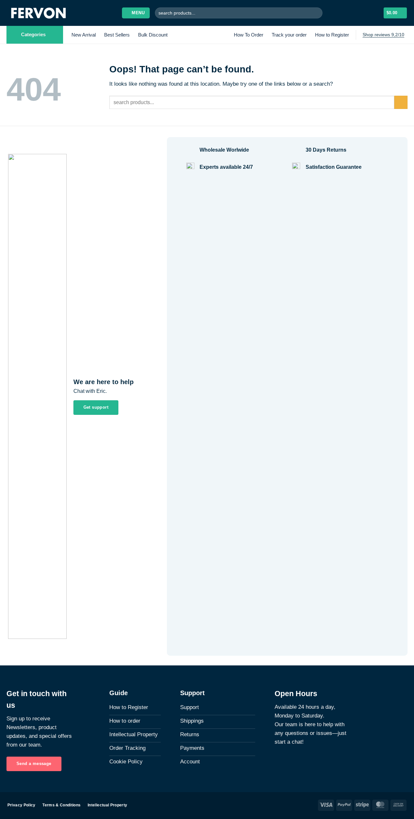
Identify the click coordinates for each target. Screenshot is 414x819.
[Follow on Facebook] (278, 761)
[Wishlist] (364, 13)
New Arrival (83, 35)
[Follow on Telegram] (301, 761)
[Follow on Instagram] (286, 761)
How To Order (248, 35)
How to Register (332, 35)
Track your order (289, 35)
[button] (136, 12)
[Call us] (294, 761)
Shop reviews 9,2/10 (383, 34)
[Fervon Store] (39, 13)
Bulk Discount (153, 35)
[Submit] (316, 12)
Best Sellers (117, 35)
